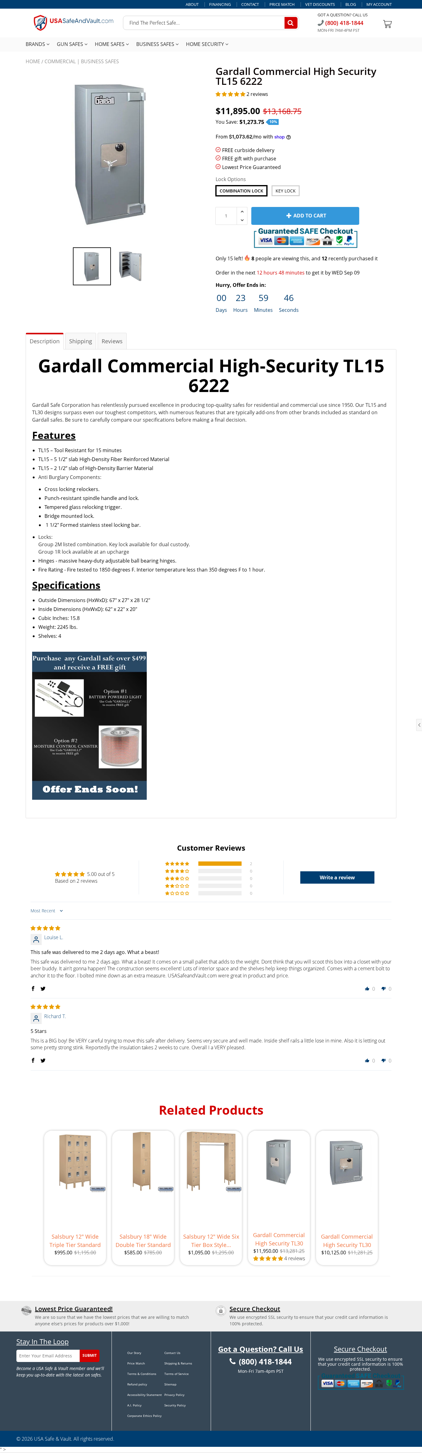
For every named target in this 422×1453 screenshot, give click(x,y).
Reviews (112, 341)
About (192, 4)
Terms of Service (176, 1374)
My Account (379, 4)
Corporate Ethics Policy (144, 1416)
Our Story (134, 1353)
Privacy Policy (174, 1395)
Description (45, 341)
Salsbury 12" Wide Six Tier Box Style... (211, 1241)
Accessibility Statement (144, 1395)
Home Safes (110, 44)
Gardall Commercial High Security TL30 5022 (279, 1239)
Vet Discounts (320, 4)
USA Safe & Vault (52, 1438)
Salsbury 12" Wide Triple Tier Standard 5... (75, 1241)
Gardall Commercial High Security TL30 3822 (347, 1241)
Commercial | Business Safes (81, 61)
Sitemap (170, 1384)
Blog (350, 4)
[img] (45, 928)
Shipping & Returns (178, 1363)
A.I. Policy (134, 1405)
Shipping (80, 341)
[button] (231, 94)
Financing (220, 4)
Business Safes (155, 44)
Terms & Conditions (141, 1374)
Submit (89, 1355)
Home (33, 61)
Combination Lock (241, 191)
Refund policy (137, 1384)
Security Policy (175, 1405)
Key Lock (286, 191)
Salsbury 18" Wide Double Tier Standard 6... (143, 1241)
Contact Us (172, 1353)
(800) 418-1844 (343, 23)
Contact (250, 4)
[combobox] (211, 23)
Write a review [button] (337, 877)
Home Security (205, 44)
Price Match (282, 4)
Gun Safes (70, 44)
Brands (36, 44)
